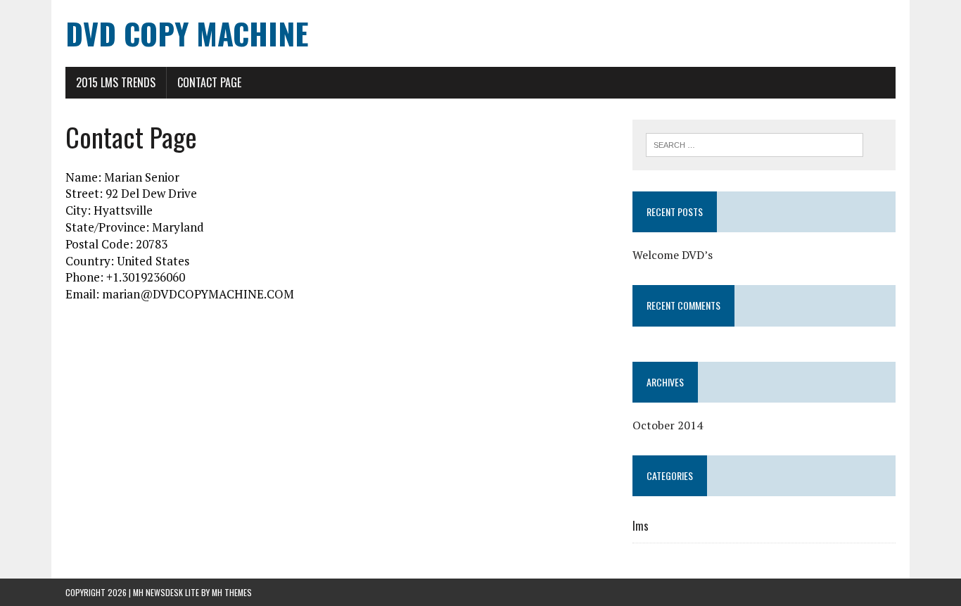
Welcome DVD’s (672, 255)
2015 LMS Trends (115, 82)
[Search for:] (754, 143)
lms (640, 525)
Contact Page (209, 82)
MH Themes (232, 592)
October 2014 (667, 425)
